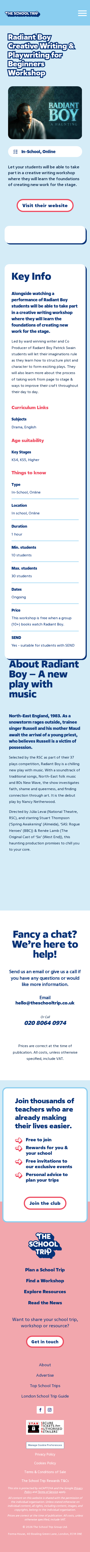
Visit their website (45, 205)
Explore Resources (45, 1291)
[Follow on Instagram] (49, 1410)
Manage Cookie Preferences (45, 1445)
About (45, 1364)
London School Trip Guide (45, 1396)
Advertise (45, 1375)
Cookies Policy (45, 1463)
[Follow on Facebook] (40, 1410)
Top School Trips (45, 1385)
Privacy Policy (45, 1454)
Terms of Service (48, 1492)
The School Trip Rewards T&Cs (45, 1480)
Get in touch (45, 1341)
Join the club (45, 1203)
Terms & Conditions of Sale (45, 1471)
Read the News (45, 1302)
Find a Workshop (45, 1280)
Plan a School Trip (45, 1270)
